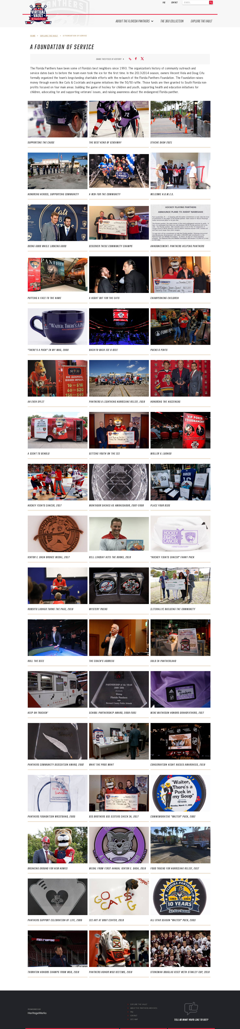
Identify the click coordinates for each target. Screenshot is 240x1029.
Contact (174, 2)
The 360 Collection (172, 21)
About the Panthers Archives (143, 1008)
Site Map (134, 1019)
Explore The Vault (201, 21)
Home (32, 36)
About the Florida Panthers (133, 21)
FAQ (164, 2)
